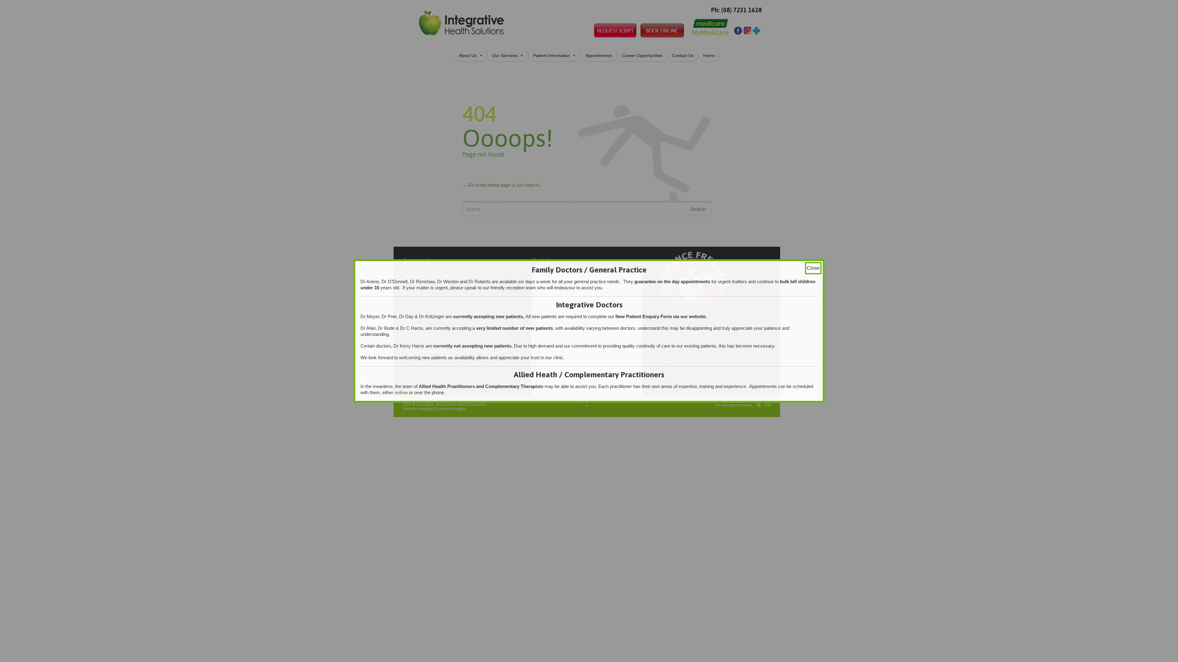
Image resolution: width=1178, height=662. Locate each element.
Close (813, 268)
